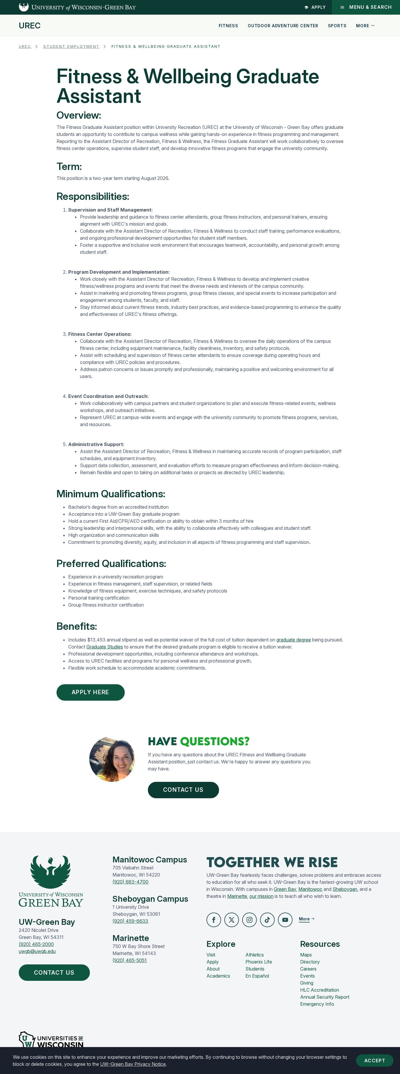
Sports (337, 25)
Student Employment (71, 46)
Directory (310, 962)
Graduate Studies (104, 647)
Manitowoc (310, 889)
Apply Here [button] (90, 692)
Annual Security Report (324, 997)
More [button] (362, 25)
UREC (30, 26)
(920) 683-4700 (130, 882)
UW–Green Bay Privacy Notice (133, 1064)
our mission (261, 896)
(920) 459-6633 (130, 921)
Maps (306, 955)
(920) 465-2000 (36, 944)
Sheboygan (345, 889)
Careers (308, 969)
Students (254, 969)
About (213, 969)
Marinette (237, 896)
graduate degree (293, 640)
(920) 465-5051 (129, 960)
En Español (257, 976)
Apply (319, 7)
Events (307, 976)
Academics (218, 976)
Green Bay (285, 889)
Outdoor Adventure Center (283, 25)
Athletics (254, 955)
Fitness (228, 25)
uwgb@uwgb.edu (37, 951)
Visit (210, 955)
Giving (306, 983)
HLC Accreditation (319, 990)
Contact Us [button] (183, 789)
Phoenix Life (258, 962)
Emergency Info (317, 1004)
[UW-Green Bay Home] (68, 7)
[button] (213, 920)
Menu (370, 7)
